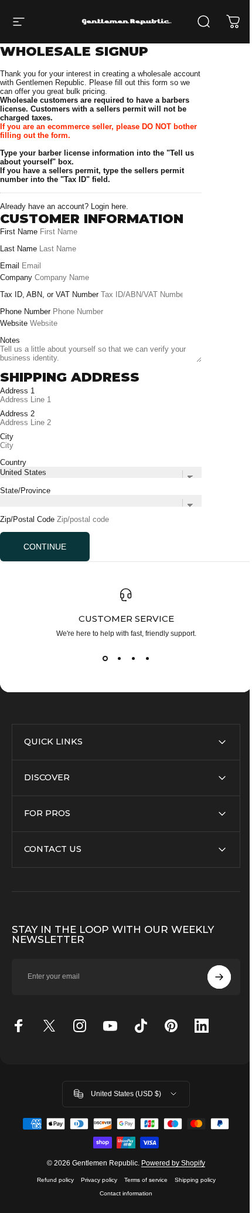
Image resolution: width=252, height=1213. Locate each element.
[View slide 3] (133, 659)
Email (9, 265)
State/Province (25, 490)
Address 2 (17, 413)
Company (16, 277)
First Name (19, 231)
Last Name (18, 248)
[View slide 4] (147, 659)
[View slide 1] (105, 659)
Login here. (109, 206)
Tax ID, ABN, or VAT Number (50, 294)
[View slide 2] (119, 659)
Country (13, 462)
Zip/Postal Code (27, 519)
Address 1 (17, 390)
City (6, 436)
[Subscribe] (210, 977)
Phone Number (26, 311)
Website (14, 323)
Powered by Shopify (169, 1194)
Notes (10, 340)
